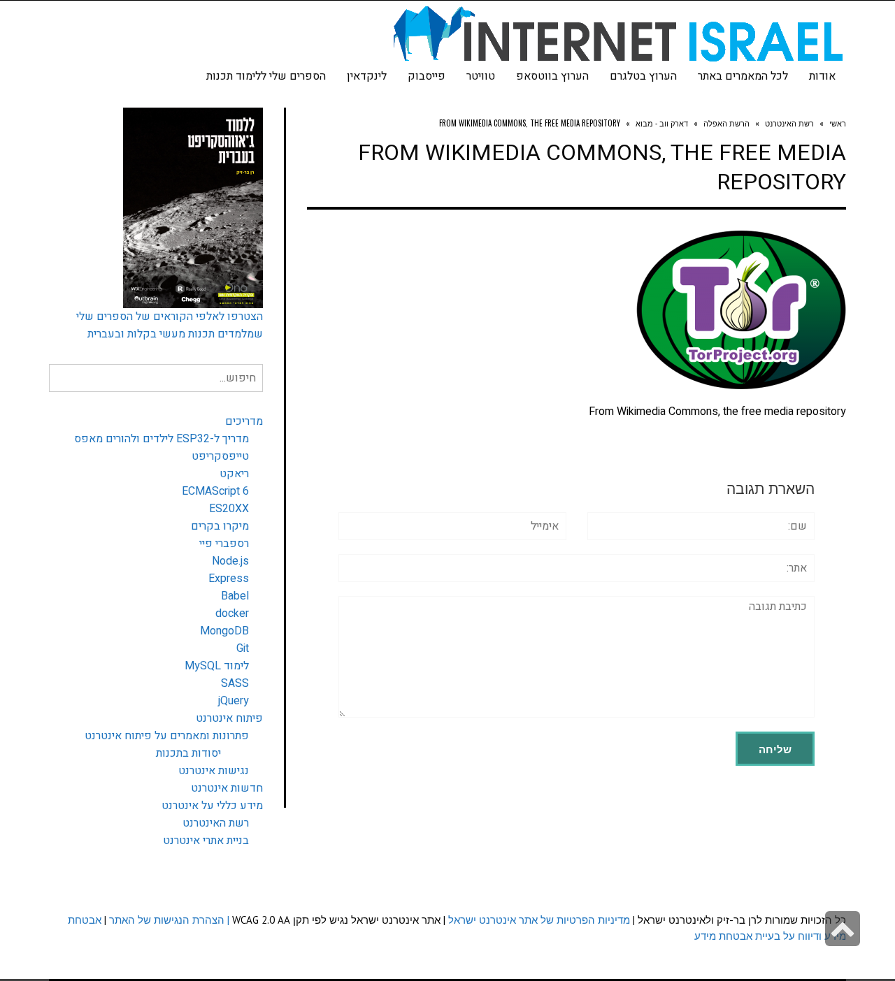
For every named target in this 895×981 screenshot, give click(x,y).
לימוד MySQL (217, 665)
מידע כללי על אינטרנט (212, 805)
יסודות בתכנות (188, 753)
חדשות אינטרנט (227, 788)
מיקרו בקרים (220, 526)
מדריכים (244, 421)
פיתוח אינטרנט (229, 718)
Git (242, 648)
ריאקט (234, 473)
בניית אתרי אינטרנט (206, 840)
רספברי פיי (224, 543)
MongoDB (224, 631)
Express (228, 578)
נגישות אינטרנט (213, 770)
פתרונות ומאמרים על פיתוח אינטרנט (167, 735)
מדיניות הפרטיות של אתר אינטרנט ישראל (539, 919)
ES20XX (229, 508)
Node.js (230, 561)
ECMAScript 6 (215, 491)
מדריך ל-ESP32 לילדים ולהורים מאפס (161, 438)
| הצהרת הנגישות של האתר (169, 919)
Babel (235, 596)
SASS (235, 683)
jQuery (233, 700)
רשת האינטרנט (215, 823)
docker (232, 613)
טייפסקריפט (220, 456)
